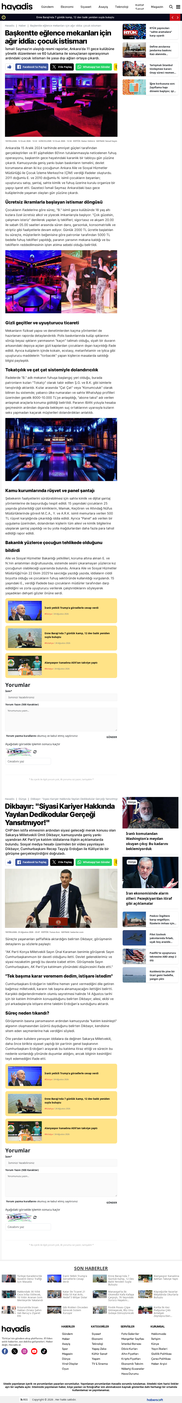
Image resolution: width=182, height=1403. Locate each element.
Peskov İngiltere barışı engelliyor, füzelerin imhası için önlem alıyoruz (162, 919)
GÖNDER (111, 737)
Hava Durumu (130, 1373)
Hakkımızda (158, 1334)
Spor (65, 1348)
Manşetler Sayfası (132, 1338)
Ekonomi (97, 1338)
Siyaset (96, 1334)
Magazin (67, 1353)
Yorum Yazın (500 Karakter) (22, 704)
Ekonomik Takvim (132, 1363)
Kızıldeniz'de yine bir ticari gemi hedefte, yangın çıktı (162, 975)
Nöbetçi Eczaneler (132, 1368)
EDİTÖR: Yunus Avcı (50, 932)
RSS (25, 1399)
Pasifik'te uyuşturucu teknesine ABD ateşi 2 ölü (163, 956)
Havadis (9, 25)
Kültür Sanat (99, 1353)
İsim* (8, 691)
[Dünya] (150, 812)
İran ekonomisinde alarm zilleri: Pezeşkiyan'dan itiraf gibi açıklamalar (149, 898)
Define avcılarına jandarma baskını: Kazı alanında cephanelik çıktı (161, 50)
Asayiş (66, 1343)
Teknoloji (97, 1343)
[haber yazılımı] (155, 1399)
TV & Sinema (100, 1363)
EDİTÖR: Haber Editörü (84, 141)
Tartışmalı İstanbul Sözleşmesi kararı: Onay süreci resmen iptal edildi (162, 68)
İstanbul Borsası (131, 1343)
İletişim (155, 1338)
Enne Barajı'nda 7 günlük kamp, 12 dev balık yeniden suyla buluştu (46, 17)
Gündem (67, 1334)
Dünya (22, 799)
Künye (155, 1343)
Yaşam (96, 1358)
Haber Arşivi (159, 1363)
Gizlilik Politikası (161, 1353)
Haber (22, 25)
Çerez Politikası (161, 1358)
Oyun (65, 1368)
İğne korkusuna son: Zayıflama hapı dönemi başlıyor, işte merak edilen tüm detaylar (162, 87)
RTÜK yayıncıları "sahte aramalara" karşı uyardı (161, 31)
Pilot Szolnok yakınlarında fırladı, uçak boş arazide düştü (161, 938)
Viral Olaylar (70, 1363)
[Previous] (172, 17)
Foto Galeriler (130, 1334)
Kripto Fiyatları (131, 1358)
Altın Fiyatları (130, 1353)
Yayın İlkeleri (159, 1348)
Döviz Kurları (129, 1348)
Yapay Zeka (99, 1348)
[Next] (177, 17)
